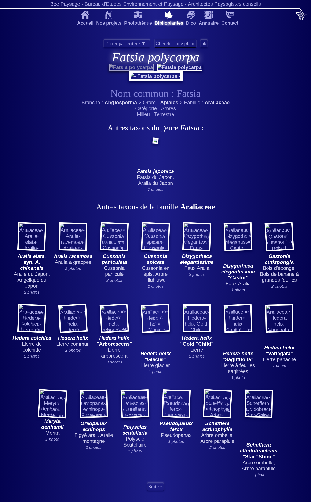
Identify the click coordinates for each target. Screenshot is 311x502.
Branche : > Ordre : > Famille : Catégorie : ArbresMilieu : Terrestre (155, 263)
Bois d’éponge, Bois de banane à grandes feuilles (279, 268)
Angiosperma (121, 102)
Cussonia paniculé (114, 265)
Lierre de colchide (31, 344)
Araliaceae (217, 102)
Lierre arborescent (114, 347)
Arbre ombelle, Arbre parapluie (217, 432)
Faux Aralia (196, 262)
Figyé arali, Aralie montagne (93, 432)
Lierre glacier (155, 359)
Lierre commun (73, 341)
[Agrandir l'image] (156, 74)
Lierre (196, 344)
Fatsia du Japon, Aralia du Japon (155, 177)
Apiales (169, 102)
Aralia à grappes (73, 259)
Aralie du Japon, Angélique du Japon (32, 271)
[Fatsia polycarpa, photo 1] (131, 67)
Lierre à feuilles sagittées (238, 362)
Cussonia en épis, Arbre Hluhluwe (155, 268)
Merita (52, 427)
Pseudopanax (176, 429)
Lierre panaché (279, 353)
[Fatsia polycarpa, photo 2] (179, 67)
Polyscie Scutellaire (134, 436)
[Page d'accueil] (301, 14)
